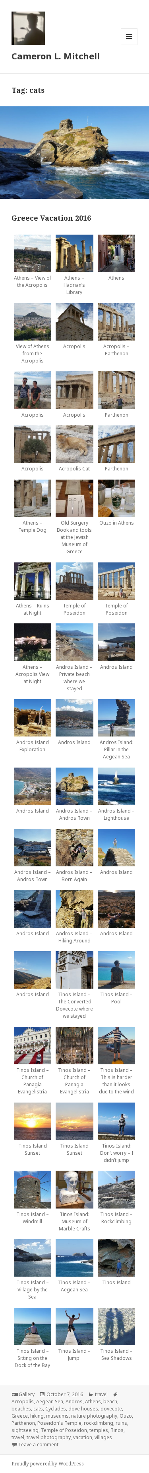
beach (110, 1401)
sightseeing (25, 1430)
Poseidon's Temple (59, 1423)
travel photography (49, 1437)
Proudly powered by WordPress (48, 1463)
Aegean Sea (49, 1401)
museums (57, 1415)
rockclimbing (98, 1423)
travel (101, 1394)
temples (98, 1430)
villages (103, 1437)
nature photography (94, 1415)
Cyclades (55, 1408)
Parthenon (23, 1423)
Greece (20, 1415)
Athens (93, 1401)
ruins (121, 1423)
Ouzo (126, 1415)
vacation (82, 1437)
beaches (21, 1408)
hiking (37, 1415)
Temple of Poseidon (64, 1430)
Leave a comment (38, 1444)
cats (38, 1408)
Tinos (117, 1430)
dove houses (83, 1408)
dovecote (111, 1408)
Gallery (27, 1394)
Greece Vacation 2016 (51, 218)
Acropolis (23, 1401)
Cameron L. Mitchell (56, 56)
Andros (74, 1401)
